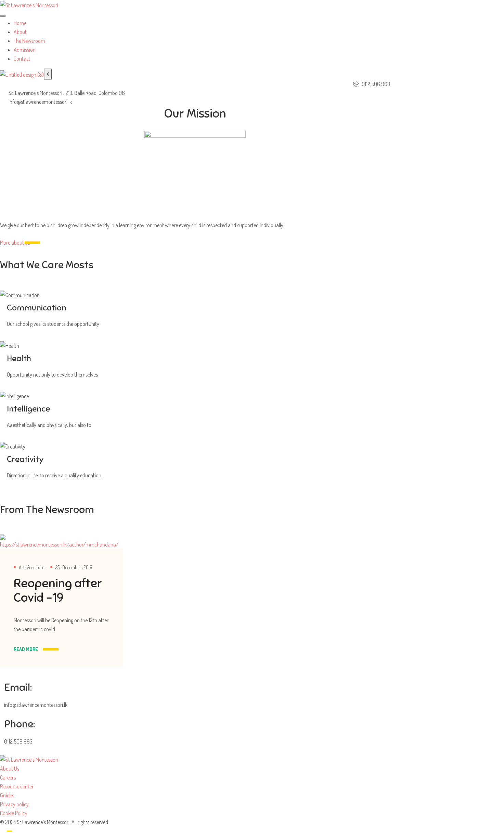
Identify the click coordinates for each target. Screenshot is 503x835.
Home (20, 23)
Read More (26, 649)
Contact (22, 58)
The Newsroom (29, 40)
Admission (25, 49)
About (20, 31)
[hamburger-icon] (2, 16)
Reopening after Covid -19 (58, 590)
